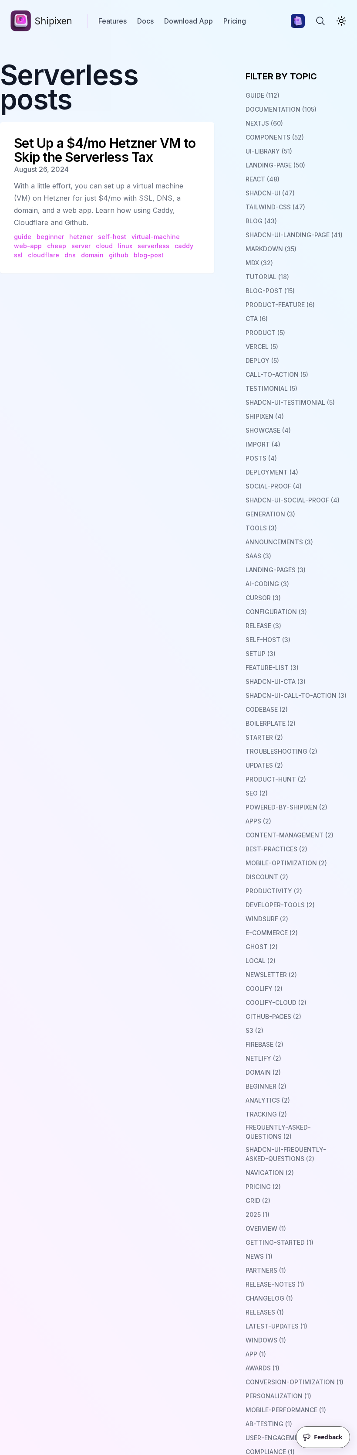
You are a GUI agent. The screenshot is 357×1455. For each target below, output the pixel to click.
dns (70, 255)
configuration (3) (276, 611)
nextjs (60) (264, 123)
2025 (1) (257, 1214)
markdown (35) (271, 249)
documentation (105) (281, 109)
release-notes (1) (275, 1284)
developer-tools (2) (280, 905)
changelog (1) (269, 1298)
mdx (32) (259, 262)
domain (92, 255)
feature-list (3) (272, 667)
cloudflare (43, 255)
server (81, 245)
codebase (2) (267, 709)
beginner (50, 236)
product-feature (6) (280, 304)
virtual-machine (155, 236)
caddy (184, 245)
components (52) (275, 137)
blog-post (149, 255)
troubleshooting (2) (281, 751)
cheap (56, 245)
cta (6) (257, 318)
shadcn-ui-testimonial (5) (290, 402)
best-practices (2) (276, 849)
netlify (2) (263, 1058)
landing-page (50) (275, 165)
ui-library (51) (269, 151)
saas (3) (258, 556)
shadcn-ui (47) (270, 193)
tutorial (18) (267, 276)
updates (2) (264, 765)
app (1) (256, 1354)
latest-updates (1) (276, 1326)
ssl (18, 255)
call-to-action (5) (277, 374)
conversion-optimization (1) (295, 1382)
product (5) (265, 332)
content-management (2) (289, 835)
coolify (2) (264, 988)
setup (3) (261, 653)
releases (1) (265, 1312)
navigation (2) (270, 1172)
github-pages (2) (273, 1016)
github (118, 255)
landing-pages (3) (276, 570)
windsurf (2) (267, 918)
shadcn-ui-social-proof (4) (293, 500)
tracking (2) (266, 1114)
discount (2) (267, 877)
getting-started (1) (279, 1242)
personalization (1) (278, 1396)
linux (125, 245)
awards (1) (263, 1368)
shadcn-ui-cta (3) (276, 681)
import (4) (263, 444)
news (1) (259, 1256)
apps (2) (258, 821)
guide (22, 236)
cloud (104, 245)
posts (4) (261, 458)
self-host (112, 236)
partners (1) (266, 1270)
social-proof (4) (274, 486)
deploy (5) (262, 360)
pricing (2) (263, 1186)
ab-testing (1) (269, 1424)
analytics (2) (268, 1100)
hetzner (81, 236)
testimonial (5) (271, 388)
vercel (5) (262, 346)
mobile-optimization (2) (286, 863)
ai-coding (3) (267, 583)
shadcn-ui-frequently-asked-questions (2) (286, 1154)
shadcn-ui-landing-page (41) (294, 235)
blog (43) (261, 221)
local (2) (261, 960)
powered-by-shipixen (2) (286, 807)
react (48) (263, 179)
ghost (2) (262, 946)
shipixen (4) (265, 416)
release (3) (263, 625)
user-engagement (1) (281, 1437)
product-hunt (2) (276, 779)
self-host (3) (268, 639)
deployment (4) (272, 472)
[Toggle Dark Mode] (341, 21)
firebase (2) (264, 1044)
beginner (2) (266, 1086)
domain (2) (263, 1072)
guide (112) (263, 95)
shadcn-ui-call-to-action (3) (296, 695)
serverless (153, 245)
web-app (28, 245)
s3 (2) (254, 1030)
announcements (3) (279, 542)
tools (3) (261, 528)
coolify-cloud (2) (276, 1002)
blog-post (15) (270, 290)
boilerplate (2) (271, 723)
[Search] (320, 21)
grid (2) (258, 1200)
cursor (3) (263, 597)
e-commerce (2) (272, 932)
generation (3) (270, 514)
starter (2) (264, 737)
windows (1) (266, 1340)
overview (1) (266, 1228)
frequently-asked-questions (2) (278, 1132)
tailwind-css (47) (275, 207)
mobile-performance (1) (286, 1410)
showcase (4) (268, 430)
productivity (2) (274, 891)
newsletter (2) (271, 974)
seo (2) (257, 793)
